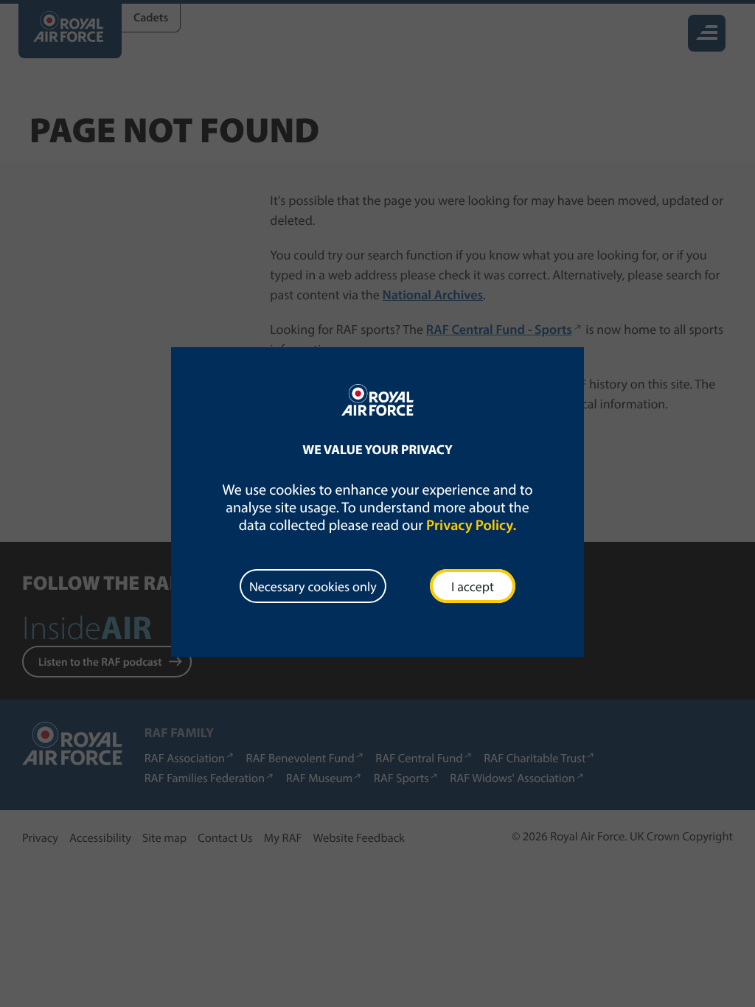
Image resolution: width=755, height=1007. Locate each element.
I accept (472, 586)
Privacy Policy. (471, 525)
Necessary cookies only (313, 586)
